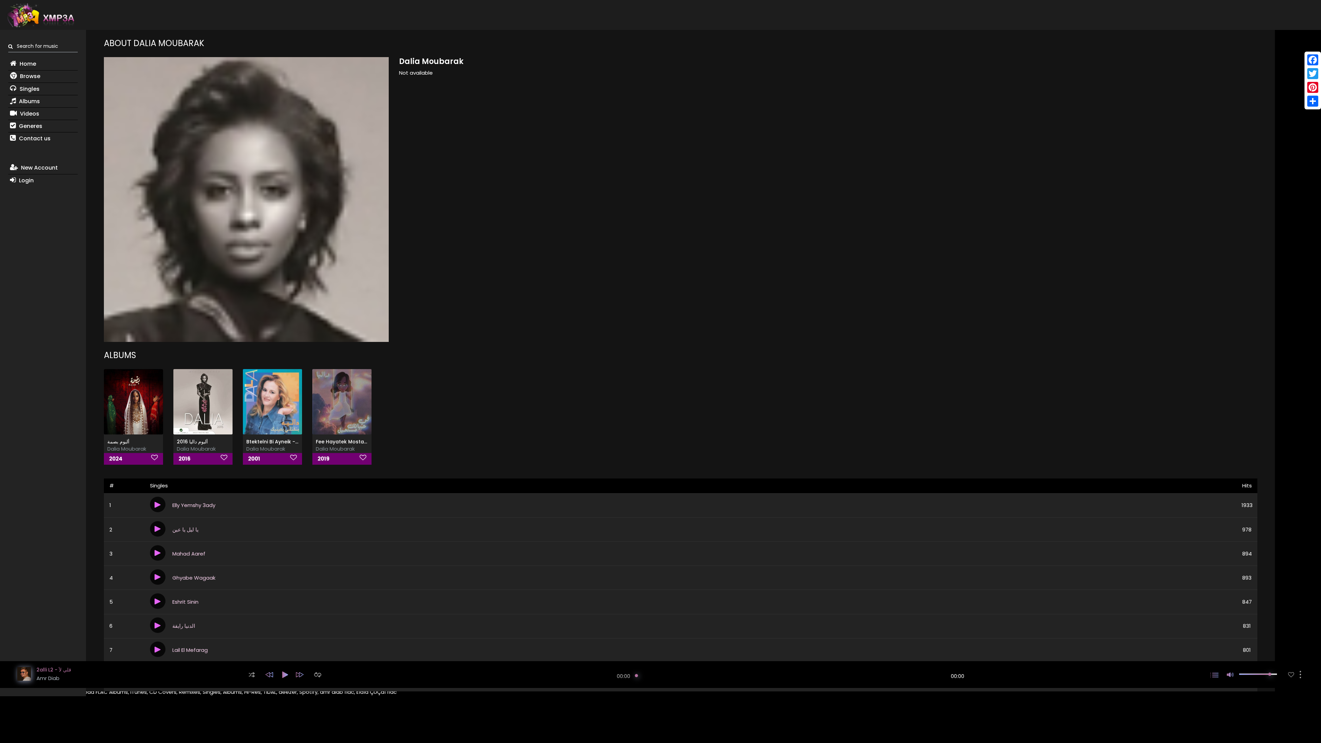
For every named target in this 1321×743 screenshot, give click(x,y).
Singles (29, 89)
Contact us (34, 138)
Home (27, 64)
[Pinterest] (1313, 87)
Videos (29, 114)
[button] (251, 675)
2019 (324, 458)
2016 (185, 458)
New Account (39, 168)
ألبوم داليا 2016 (192, 441)
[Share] (1313, 101)
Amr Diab (48, 678)
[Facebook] (1313, 60)
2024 (115, 458)
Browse (29, 76)
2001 (254, 458)
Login (26, 180)
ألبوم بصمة (118, 441)
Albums (29, 101)
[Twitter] (1313, 73)
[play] (1291, 674)
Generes (30, 126)
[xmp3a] (40, 15)
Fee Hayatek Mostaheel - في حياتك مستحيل (366, 441)
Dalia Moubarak (126, 448)
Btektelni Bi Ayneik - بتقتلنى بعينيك (285, 441)
